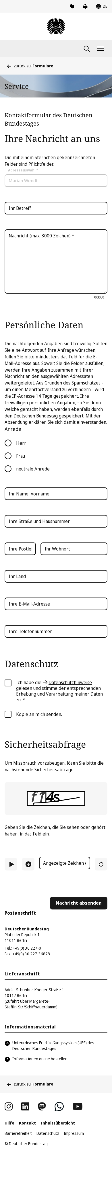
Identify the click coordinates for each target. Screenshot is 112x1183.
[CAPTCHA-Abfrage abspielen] (11, 864)
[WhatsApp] (59, 1106)
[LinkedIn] (25, 1106)
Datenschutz (47, 1133)
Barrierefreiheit (18, 1133)
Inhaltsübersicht (57, 1123)
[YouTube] (77, 1106)
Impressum (74, 1133)
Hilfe (9, 1123)
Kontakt (27, 1123)
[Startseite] (56, 26)
